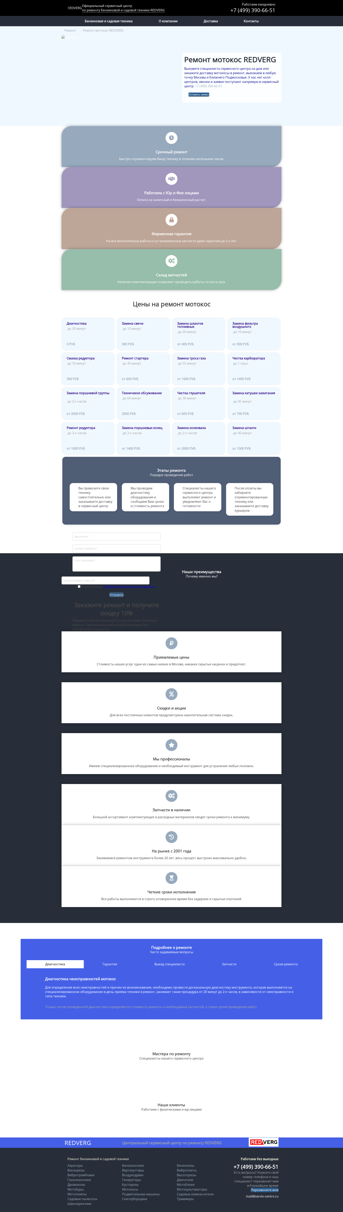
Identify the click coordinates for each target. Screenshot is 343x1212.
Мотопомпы (77, 1194)
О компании (168, 21)
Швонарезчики (79, 1203)
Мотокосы (130, 1189)
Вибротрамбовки (80, 1175)
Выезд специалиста (169, 964)
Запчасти (229, 964)
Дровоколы (76, 1184)
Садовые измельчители (195, 1194)
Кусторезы (130, 1184)
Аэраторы (75, 1165)
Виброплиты (187, 1170)
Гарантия (110, 964)
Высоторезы (186, 1175)
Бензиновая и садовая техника (109, 21)
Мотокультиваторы (192, 1189)
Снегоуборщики (134, 1199)
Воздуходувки (132, 1175)
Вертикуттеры (133, 1170)
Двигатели (185, 1180)
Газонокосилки (79, 1180)
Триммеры (185, 1199)
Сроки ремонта (286, 964)
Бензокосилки (133, 1165)
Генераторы (131, 1180)
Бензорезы (76, 1170)
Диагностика (55, 964)
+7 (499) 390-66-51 (252, 10)
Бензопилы (185, 1165)
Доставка (211, 21)
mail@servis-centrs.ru (262, 1196)
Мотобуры (75, 1189)
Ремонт (70, 30)
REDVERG (75, 8)
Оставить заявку (199, 94)
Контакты (251, 21)
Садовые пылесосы (82, 1199)
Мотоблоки (186, 1184)
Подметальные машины (141, 1194)
